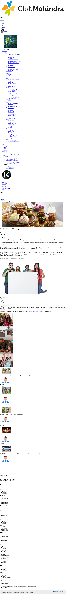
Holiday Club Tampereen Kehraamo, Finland (12, 162)
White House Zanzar (10, 72)
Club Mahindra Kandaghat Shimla (12, 62)
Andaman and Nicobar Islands (10, 96)
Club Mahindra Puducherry (11, 86)
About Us (1, 572)
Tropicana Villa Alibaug (11, 126)
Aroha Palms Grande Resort (12, 136)
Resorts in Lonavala (5, 517)
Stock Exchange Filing (5, 555)
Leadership (3, 576)
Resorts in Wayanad (5, 530)
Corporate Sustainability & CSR (6, 577)
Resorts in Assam (4, 491)
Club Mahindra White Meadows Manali (13, 63)
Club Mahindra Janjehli (11, 65)
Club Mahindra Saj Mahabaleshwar (13, 121)
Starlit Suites (9, 100)
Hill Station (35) (6, 145)
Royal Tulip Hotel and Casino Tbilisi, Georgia (14, 154)
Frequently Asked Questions (6, 188)
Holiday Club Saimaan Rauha (10, 161)
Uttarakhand (7, 66)
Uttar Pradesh (8, 73)
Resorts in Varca (4, 522)
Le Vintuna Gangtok (10, 58)
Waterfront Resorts (3, 532)
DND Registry (4, 551)
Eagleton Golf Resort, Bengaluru (12, 90)
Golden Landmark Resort (11, 91)
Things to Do (4, 568)
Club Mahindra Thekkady (11, 80)
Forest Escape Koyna (11, 124)
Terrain (3, 144)
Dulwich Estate (10, 127)
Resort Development (5, 583)
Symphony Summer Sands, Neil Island (13, 97)
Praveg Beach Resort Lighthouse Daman (13, 141)
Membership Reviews (5, 563)
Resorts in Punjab (4, 487)
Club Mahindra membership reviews (32, 311)
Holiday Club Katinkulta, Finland (10, 159)
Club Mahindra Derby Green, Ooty (13, 93)
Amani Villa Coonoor (11, 95)
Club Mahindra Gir (10, 104)
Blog (3, 25)
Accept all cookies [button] (56, 591)
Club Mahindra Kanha (11, 117)
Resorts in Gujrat (4, 504)
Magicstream (4, 562)
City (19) (5, 148)
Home (4, 27)
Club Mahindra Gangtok (11, 57)
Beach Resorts (2, 520)
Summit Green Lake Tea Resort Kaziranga (14, 54)
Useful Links (2, 545)
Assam (7, 53)
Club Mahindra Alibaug (11, 122)
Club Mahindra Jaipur (11, 110)
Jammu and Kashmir (9, 71)
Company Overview (5, 575)
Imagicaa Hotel (10, 125)
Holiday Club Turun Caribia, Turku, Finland (12, 158)
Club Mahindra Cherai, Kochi (12, 83)
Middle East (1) (6, 155)
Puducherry (7, 85)
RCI (2, 546)
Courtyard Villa (10, 132)
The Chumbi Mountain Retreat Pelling (13, 59)
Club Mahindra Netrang (11, 105)
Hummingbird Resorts (11, 112)
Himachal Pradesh (8, 60)
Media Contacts (4, 581)
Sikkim (7, 56)
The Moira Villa (10, 138)
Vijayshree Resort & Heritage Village (13, 89)
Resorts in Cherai (4, 521)
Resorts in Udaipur (4, 542)
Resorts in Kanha (4, 528)
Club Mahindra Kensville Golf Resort (13, 103)
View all (6, 49)
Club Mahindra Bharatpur (11, 115)
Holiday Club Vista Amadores (10, 166)
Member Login (10, 21)
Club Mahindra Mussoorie (11, 67)
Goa (6, 128)
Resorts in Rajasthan (5, 502)
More (1, 489)
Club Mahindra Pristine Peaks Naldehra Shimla (14, 64)
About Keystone (4, 182)
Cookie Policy (33, 592)
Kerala (7, 78)
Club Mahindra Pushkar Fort (12, 114)
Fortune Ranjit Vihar (10, 76)
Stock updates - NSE (5, 558)
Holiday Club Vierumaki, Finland (10, 163)
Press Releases (4, 580)
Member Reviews (4, 570)
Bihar (6, 55)
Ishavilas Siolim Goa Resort (11, 137)
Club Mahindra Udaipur (11, 108)
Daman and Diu (8, 139)
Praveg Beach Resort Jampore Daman (13, 140)
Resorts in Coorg (4, 515)
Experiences (5, 31)
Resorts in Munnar (4, 516)
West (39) (5, 101)
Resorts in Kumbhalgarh (5, 529)
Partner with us (4, 582)
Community (4, 561)
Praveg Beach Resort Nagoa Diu (12, 142)
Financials (3, 554)
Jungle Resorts (2, 526)
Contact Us (3, 189)
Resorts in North (2, 484)
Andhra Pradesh (8, 99)
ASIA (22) (5, 152)
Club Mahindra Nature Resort (12, 113)
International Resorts (5, 151)
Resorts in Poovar (4, 535)
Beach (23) (5, 147)
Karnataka (7, 87)
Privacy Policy (28, 592)
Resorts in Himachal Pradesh (6, 486)
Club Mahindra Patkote (11, 70)
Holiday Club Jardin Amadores (10, 167)
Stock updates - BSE (5, 557)
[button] (61, 591)
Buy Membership (4, 183)
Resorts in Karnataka (5, 498)
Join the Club (2, 309)
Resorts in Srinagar (5, 536)
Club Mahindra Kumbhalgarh (12, 109)
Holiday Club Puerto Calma (10, 168)
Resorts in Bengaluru (5, 541)
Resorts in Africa (4, 508)
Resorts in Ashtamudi (5, 534)
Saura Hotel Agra (10, 74)
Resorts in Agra (4, 540)
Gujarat (7, 102)
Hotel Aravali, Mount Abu (11, 111)
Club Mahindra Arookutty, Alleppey (13, 84)
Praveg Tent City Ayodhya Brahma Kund (13, 75)
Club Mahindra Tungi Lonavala (12, 123)
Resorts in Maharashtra (5, 503)
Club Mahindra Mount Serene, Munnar (13, 79)
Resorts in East (2, 490)
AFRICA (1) (6, 156)
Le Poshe (9, 94)
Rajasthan (7, 107)
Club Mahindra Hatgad (11, 120)
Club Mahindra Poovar (11, 82)
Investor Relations (4, 556)
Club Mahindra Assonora (11, 131)
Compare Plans (4, 184)
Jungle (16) (5, 149)
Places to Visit (4, 567)
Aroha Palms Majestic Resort (12, 134)
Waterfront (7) (6, 150)
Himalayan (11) (6, 146)
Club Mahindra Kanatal (11, 68)
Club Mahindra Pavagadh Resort (12, 106)
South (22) (5, 77)
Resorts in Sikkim (4, 492)
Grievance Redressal (5, 550)
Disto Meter (4, 547)
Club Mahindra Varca (11, 130)
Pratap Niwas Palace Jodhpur (12, 116)
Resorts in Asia (4, 507)
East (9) (5, 52)
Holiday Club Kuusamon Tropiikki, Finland (12, 160)
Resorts (3, 23)
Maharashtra (7, 119)
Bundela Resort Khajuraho (11, 118)
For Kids (3, 569)
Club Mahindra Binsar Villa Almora (13, 69)
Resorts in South (2, 495)
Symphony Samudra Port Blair (12, 98)
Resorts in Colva (4, 523)
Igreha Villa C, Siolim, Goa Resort (12, 135)
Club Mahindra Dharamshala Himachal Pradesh (14, 61)
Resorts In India (4, 51)
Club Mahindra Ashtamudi (11, 81)
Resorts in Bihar (4, 493)
